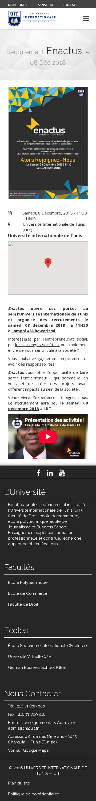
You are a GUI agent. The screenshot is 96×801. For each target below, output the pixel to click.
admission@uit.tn (23, 728)
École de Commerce (27, 593)
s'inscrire (46, 5)
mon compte (18, 5)
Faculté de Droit (23, 604)
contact (70, 5)
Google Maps (36, 750)
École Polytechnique (27, 582)
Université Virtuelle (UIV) (30, 656)
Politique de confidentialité (33, 794)
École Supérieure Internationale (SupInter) (47, 645)
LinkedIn (50, 473)
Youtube (62, 473)
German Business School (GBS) (37, 667)
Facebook (39, 473)
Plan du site (19, 783)
